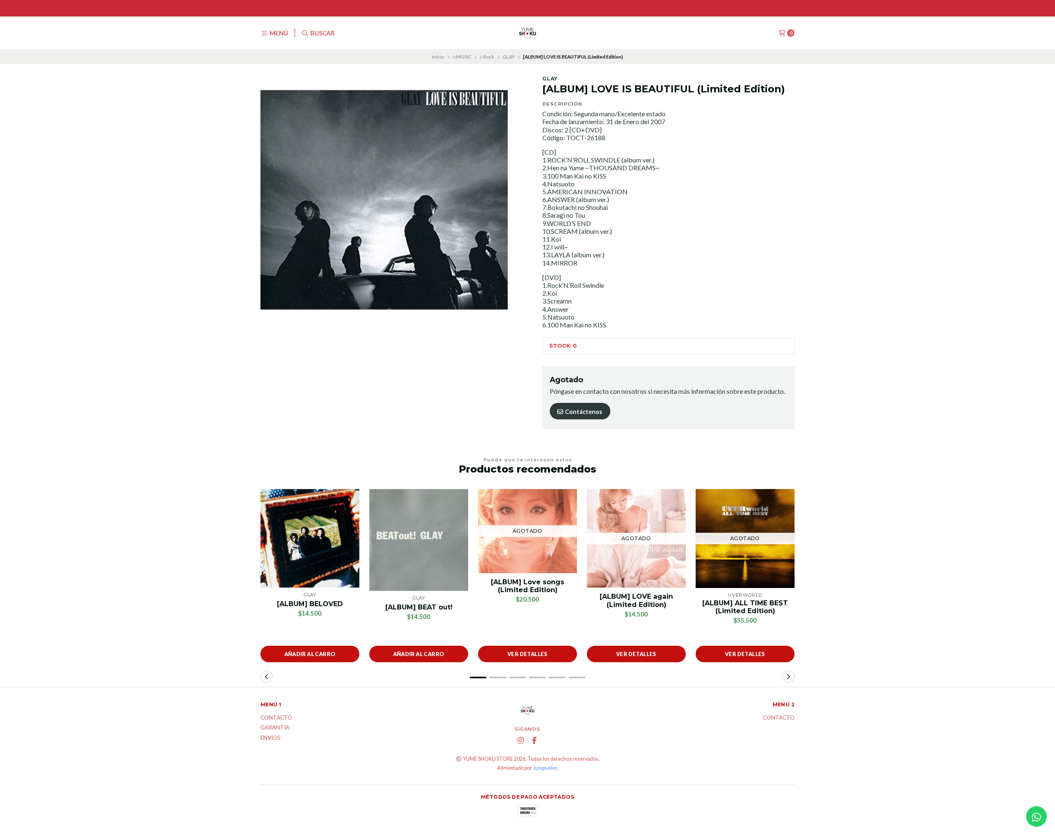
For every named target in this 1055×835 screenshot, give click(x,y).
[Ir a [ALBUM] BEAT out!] (418, 540)
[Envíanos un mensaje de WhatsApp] (1036, 816)
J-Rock (487, 56)
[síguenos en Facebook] (534, 740)
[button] (478, 677)
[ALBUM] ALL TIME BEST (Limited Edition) (745, 607)
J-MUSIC (461, 56)
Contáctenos (583, 411)
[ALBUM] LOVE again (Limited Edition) (636, 600)
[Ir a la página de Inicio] (527, 33)
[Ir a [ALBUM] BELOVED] (309, 538)
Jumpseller (545, 768)
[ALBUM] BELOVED (310, 604)
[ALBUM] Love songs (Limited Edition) (527, 586)
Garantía (274, 728)
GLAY (509, 56)
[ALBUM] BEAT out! (418, 607)
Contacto (276, 718)
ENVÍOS (270, 738)
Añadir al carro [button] (310, 654)
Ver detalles (527, 654)
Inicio (438, 56)
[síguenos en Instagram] (520, 740)
